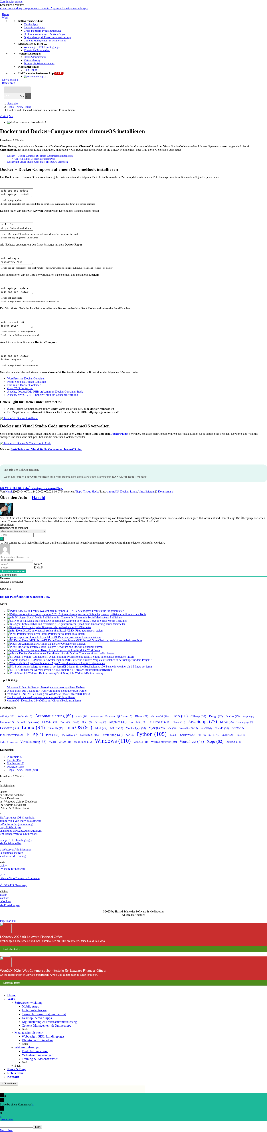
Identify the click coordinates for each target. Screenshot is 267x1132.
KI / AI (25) (227, 722)
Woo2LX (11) (141, 742)
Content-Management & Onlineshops (46, 1025)
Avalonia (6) (96, 716)
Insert (38, 1126)
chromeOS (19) (160, 716)
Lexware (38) (9, 728)
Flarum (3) (65, 722)
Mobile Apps (30, 1006)
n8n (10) (172, 728)
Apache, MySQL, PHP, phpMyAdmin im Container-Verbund (42, 394)
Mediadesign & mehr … (31, 1032)
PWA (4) (130, 735)
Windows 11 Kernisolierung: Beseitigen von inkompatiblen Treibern (46, 687)
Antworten (7, 1119)
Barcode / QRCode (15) (118, 716)
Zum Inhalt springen (11, 1)
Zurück (4, 116)
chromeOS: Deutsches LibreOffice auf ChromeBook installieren (44, 700)
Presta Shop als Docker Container (26, 381)
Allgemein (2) (15, 756)
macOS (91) (79, 727)
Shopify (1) (214, 735)
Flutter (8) (87, 722)
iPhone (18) (178, 722)
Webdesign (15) (83, 741)
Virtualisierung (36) (33, 741)
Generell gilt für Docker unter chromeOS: (35, 158)
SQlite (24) (227, 735)
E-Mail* (38, 567)
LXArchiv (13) (55, 728)
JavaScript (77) (202, 721)
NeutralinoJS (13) (188, 728)
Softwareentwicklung (29, 1002)
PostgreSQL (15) (89, 734)
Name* (38, 564)
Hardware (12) (15, 763)
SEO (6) (202, 735)
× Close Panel (8, 1083)
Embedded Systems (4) (28, 722)
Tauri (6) (241, 735)
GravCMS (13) (137, 722)
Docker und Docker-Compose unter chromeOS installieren (41, 697)
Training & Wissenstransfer (40, 1059)
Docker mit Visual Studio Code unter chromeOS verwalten (37, 161)
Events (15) (14, 760)
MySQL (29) (157, 728)
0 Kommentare (164, 491)
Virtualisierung (146, 491)
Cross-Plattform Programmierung (44, 1014)
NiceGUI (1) (206, 728)
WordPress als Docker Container (26, 378)
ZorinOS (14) (233, 741)
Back (25, 1029)
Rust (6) (173, 735)
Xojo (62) (215, 741)
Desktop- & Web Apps (37, 1018)
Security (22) (187, 734)
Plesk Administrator (35, 1051)
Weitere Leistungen (27, 1047)
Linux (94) (33, 727)
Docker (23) (233, 716)
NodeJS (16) (222, 728)
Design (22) (216, 716)
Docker (124, 491)
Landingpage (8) (244, 722)
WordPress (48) (192, 741)
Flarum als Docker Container (24, 385)
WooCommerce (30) (164, 741)
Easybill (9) (248, 716)
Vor (11, 116)
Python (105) (151, 734)
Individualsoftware (34, 1010)
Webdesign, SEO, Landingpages (43, 1036)
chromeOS (112, 491)
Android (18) (24, 716)
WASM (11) (65, 742)
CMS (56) (179, 716)
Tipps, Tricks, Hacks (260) (22, 769)
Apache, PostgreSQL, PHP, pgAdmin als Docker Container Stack (45, 391)
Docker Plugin (119, 433)
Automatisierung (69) (54, 715)
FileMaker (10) (50, 722)
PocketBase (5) (69, 735)
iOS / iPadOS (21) (158, 721)
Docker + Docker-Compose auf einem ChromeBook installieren (40, 155)
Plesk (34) (52, 735)
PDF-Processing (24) (12, 735)
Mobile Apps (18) (136, 728)
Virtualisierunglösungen (37, 1055)
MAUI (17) (116, 728)
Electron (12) (7, 722)
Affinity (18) (7, 716)
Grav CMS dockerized (20, 388)
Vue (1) (52, 742)
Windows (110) (113, 740)
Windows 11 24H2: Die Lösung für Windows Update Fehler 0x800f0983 (49, 693)
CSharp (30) (198, 716)
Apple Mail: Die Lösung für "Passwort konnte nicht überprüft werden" (47, 690)
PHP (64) (35, 734)
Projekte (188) (15, 766)
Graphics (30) (118, 722)
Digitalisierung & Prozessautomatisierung (49, 1022)
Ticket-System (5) (8, 742)
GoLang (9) (100, 722)
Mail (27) (101, 728)
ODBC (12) (238, 728)
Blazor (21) (141, 716)
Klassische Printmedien (37, 1040)
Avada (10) (81, 716)
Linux (133, 491)
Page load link (8, 920)
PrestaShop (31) (112, 735)
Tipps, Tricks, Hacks (87, 491)
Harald (9, 491)
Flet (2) (76, 722)
